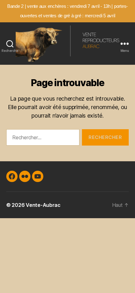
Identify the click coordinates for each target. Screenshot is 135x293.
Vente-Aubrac (43, 205)
